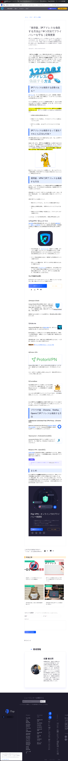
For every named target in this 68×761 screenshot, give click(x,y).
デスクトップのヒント (49, 734)
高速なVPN (46, 327)
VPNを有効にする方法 (58, 744)
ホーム (26, 17)
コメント (27, 619)
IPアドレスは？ (49, 723)
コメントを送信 (30, 632)
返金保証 (45, 759)
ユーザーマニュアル (58, 736)
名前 (26, 616)
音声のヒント (49, 741)
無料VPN (57, 223)
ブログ (27, 8)
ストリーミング (44, 248)
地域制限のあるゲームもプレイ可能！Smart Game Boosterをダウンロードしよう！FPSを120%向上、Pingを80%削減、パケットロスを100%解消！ (34, 2)
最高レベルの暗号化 (35, 225)
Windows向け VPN (29, 561)
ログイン (56, 5)
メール (45, 616)
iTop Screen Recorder (28, 721)
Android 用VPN (39, 730)
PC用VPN (39, 725)
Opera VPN (31, 452)
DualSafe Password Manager (28, 743)
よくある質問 (58, 731)
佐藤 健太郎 (31, 48)
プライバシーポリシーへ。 (13, 757)
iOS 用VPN (39, 727)
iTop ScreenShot (28, 730)
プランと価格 (28, 752)
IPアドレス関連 (37, 17)
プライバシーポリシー (52, 759)
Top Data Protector (28, 737)
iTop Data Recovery (28, 734)
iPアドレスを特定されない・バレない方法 (44, 344)
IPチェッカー (51, 462)
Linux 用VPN (39, 736)
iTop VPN (31, 223)
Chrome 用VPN (39, 733)
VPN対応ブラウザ (39, 740)
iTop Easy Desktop (28, 725)
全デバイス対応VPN (39, 743)
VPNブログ (49, 729)
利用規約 (59, 759)
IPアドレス (31, 95)
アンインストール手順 (58, 751)
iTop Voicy (28, 728)
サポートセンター (58, 725)
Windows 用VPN (39, 720)
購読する (42, 701)
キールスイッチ (42, 267)
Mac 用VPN (39, 723)
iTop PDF (28, 740)
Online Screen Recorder (28, 748)
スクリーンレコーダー (49, 746)
